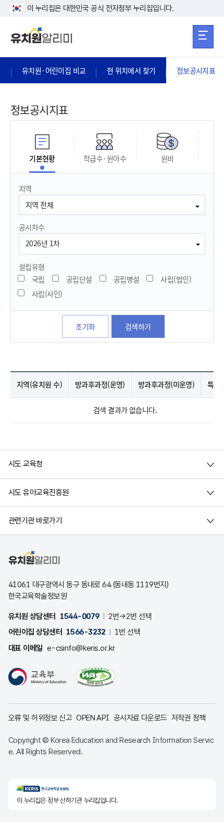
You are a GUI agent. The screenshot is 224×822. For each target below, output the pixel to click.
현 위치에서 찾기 (131, 70)
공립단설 (79, 279)
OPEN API (92, 718)
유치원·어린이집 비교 (54, 70)
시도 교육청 (25, 464)
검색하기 (138, 326)
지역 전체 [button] (39, 204)
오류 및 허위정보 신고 (40, 718)
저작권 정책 (188, 718)
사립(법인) (175, 279)
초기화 (85, 326)
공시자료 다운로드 (140, 718)
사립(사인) (47, 293)
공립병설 (127, 279)
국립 (38, 279)
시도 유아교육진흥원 (38, 492)
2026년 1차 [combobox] (43, 243)
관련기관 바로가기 (35, 520)
